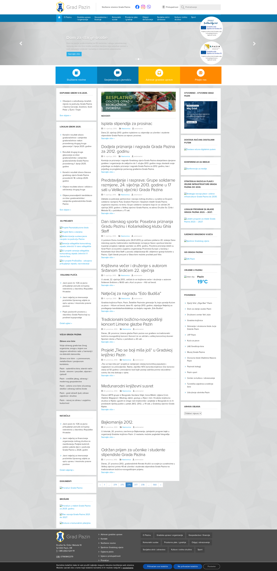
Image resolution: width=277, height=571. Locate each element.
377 (135, 485)
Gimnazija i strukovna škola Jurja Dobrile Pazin (201, 327)
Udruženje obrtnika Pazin (198, 392)
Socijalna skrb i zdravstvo (163, 18)
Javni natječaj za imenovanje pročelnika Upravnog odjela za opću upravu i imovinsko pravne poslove (77, 301)
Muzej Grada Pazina (196, 352)
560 (155, 485)
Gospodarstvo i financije (100, 18)
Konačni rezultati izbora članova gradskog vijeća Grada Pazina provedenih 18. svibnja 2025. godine (77, 176)
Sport (193, 17)
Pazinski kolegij (194, 366)
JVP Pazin (191, 335)
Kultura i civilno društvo (181, 18)
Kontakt (104, 539)
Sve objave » (65, 115)
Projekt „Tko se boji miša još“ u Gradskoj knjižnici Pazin (136, 352)
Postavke (212, 566)
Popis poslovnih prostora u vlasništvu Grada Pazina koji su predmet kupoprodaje (76, 315)
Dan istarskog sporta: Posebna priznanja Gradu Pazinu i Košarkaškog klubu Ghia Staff (137, 226)
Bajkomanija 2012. (117, 422)
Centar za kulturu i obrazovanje (201, 378)
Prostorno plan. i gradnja (131, 18)
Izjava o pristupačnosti (110, 556)
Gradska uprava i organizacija (83, 18)
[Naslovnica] (59, 18)
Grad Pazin (78, 7)
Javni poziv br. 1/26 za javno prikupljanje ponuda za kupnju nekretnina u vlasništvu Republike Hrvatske (78, 287)
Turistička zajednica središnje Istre (200, 385)
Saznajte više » (107, 138)
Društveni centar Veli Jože (199, 314)
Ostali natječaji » (67, 470)
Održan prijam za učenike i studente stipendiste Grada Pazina (133, 452)
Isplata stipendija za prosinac (126, 123)
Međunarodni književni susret (127, 386)
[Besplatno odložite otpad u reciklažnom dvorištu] (138, 103)
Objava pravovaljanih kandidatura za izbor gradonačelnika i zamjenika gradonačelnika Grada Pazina (77, 199)
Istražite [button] (113, 46)
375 (122, 485)
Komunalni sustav (116, 18)
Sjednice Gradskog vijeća (112, 547)
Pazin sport (192, 372)
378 (142, 485)
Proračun (105, 560)
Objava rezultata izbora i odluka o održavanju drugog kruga (77, 188)
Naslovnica (126, 129)
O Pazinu (68, 17)
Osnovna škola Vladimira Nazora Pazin (201, 359)
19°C (202, 282)
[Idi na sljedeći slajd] (256, 43)
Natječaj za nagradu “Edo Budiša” (131, 293)
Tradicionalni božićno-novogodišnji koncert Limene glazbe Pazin (131, 322)
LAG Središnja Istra (195, 346)
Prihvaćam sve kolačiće (157, 566)
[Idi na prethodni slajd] (21, 43)
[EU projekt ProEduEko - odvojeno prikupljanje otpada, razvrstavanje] (76, 262)
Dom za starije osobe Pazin (199, 309)
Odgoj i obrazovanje (148, 18)
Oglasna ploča (107, 552)
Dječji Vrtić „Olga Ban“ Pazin (199, 303)
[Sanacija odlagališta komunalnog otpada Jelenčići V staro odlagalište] (76, 245)
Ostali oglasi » (66, 323)
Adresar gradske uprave (111, 534)
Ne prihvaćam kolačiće (188, 566)
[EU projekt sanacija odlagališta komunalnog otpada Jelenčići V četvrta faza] (76, 254)
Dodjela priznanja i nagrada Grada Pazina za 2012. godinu (138, 149)
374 (115, 485)
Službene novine (108, 543)
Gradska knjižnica (195, 320)
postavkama (128, 568)
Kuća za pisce (193, 340)
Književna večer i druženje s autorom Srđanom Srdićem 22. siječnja (134, 268)
